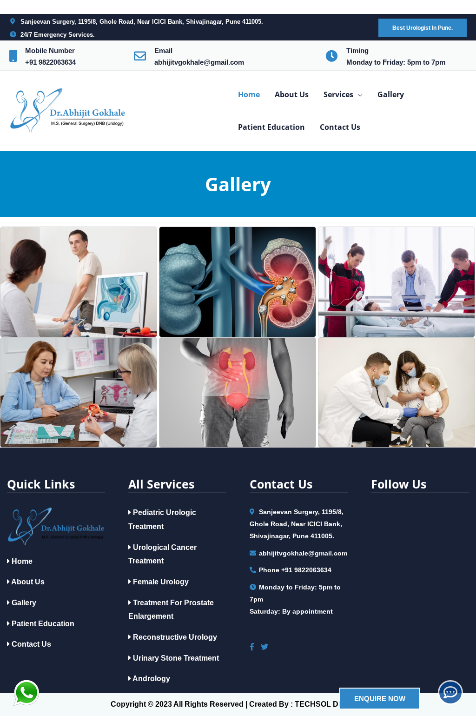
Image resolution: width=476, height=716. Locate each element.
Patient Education (42, 624)
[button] (422, 28)
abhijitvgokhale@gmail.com (199, 62)
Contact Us (30, 644)
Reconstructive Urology (174, 637)
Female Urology (160, 582)
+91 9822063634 (50, 62)
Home (21, 561)
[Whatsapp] (26, 693)
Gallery (23, 603)
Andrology (150, 679)
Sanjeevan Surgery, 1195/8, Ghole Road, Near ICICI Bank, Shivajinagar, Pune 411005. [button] (141, 21)
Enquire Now (379, 699)
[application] (358, 94)
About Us (27, 582)
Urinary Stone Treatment (175, 658)
